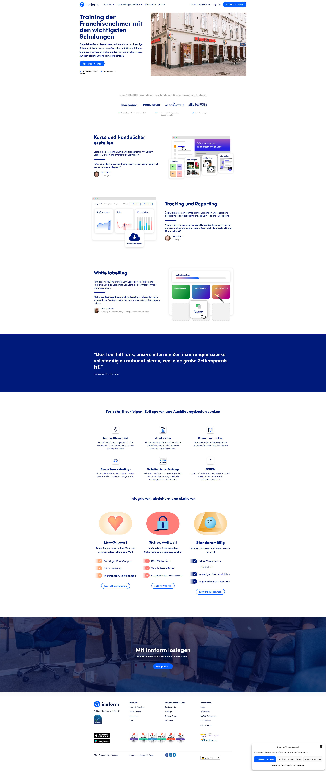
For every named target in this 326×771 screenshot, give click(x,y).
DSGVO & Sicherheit (208, 716)
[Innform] (89, 4)
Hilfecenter (204, 711)
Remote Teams (171, 716)
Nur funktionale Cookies (289, 759)
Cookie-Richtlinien (277, 765)
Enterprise (150, 4)
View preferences (313, 759)
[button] (321, 747)
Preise (161, 4)
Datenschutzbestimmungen (294, 765)
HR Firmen (169, 720)
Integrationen (135, 711)
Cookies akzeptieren (265, 759)
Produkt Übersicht (136, 707)
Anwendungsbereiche (128, 4)
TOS (95, 755)
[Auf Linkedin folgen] (174, 755)
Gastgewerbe (170, 707)
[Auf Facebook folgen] (166, 755)
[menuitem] (210, 758)
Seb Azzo (149, 755)
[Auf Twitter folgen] (170, 755)
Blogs (202, 707)
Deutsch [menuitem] (209, 757)
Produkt (108, 4)
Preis (131, 720)
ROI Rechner (205, 720)
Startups (168, 711)
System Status (206, 725)
